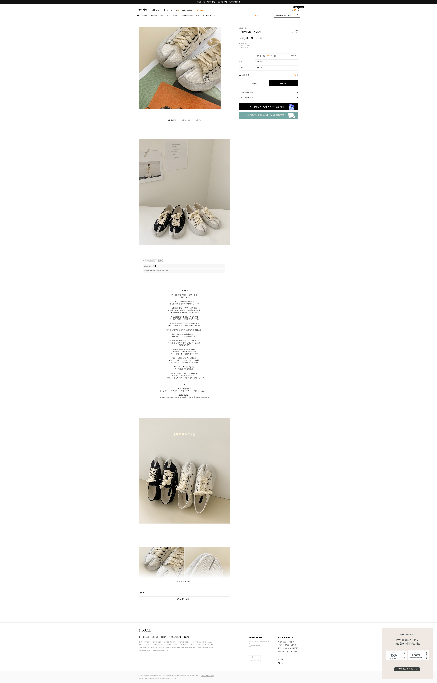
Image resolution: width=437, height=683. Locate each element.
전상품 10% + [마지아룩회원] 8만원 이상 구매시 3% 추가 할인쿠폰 (218, 2)
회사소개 (146, 637)
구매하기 (283, 83)
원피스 (175, 15)
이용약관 (163, 637)
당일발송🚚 (175, 10)
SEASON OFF (200, 10)
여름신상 (165, 10)
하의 (168, 15)
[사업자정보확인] (164, 648)
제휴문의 (186, 637)
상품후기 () (186, 120)
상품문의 (198, 120)
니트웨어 (153, 15)
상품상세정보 (172, 120)
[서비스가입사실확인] (207, 676)
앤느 (198, 15)
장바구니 (254, 83)
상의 (162, 15)
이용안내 (155, 637)
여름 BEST (156, 10)
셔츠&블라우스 (187, 15)
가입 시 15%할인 (299, 6)
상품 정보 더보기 (183, 581)
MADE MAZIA (187, 10)
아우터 (144, 15)
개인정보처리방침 (175, 637)
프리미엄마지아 (209, 15)
